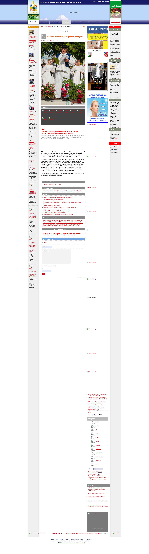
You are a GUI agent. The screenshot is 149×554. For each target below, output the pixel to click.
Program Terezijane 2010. (93, 475)
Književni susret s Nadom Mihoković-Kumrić (97, 477)
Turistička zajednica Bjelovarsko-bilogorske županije (74, 549)
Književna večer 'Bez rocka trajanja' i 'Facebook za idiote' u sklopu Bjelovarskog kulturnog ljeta (62, 190)
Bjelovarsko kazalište (63, 225)
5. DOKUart (76, 225)
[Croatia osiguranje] (97, 48)
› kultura (50, 26)
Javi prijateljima (115, 140)
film (96, 429)
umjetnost (98, 437)
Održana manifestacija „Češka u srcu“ (52, 205)
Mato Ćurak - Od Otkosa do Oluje (76, 223)
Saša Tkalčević (77, 220)
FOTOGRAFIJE (98, 22)
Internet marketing (72, 542)
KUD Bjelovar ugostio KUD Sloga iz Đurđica (52, 184)
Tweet (43, 129)
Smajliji (45, 242)
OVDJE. (118, 58)
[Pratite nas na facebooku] (33, 21)
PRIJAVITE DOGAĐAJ (115, 22)
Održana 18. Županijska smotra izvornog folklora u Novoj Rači (57, 209)
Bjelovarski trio (71, 225)
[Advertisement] (55, 145)
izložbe (97, 441)
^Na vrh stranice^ (81, 278)
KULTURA (67, 539)
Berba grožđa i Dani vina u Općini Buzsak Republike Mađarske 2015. (58, 197)
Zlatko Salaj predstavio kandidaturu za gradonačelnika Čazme (32, 192)
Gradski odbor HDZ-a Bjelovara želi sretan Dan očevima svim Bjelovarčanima (32, 274)
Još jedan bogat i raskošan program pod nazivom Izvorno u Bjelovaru (58, 214)
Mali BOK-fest (55, 224)
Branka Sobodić (50, 40)
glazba (97, 433)
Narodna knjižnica (100, 456)
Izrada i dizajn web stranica (62, 542)
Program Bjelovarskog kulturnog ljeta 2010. (97, 479)
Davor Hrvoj (48, 225)
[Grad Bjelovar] (117, 533)
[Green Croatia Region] (74, 533)
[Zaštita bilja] (115, 17)
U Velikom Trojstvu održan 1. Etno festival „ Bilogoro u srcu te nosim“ (58, 200)
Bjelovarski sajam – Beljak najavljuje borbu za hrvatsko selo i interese (33, 216)
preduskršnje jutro (48, 221)
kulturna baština (99, 453)
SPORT (74, 22)
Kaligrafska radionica (76, 224)
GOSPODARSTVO (55, 22)
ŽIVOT (89, 22)
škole (96, 464)
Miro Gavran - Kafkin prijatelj (51, 223)
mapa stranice (105, 1)
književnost (98, 449)
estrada (97, 422)
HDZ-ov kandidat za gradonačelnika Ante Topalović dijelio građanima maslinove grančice (32, 144)
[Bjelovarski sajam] (63, 533)
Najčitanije (90, 469)
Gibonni (44, 225)
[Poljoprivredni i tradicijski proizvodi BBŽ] (90, 533)
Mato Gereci (45, 224)
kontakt (100, 1)
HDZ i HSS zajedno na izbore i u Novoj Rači (33, 167)
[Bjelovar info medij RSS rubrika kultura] (84, 27)
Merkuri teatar (66, 223)
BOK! (57, 225)
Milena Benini (60, 223)
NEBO (60, 221)
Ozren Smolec (55, 221)
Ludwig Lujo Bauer (62, 224)
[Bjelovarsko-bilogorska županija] (37, 533)
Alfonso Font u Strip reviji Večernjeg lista (96, 493)
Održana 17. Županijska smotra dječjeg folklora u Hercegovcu (56, 210)
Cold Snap (53, 225)
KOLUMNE (82, 22)
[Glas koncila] (103, 533)
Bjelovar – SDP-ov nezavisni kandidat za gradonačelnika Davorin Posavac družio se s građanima (33, 115)
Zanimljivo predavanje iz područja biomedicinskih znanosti (95, 472)
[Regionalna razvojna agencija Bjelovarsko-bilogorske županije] (55, 533)
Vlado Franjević (52, 220)
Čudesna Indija (46, 220)
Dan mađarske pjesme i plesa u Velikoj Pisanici (53, 199)
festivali (97, 425)
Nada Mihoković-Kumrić (67, 221)
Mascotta (50, 224)
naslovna (95, 1)
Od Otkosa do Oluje (92, 474)
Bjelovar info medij (45, 26)
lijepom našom (69, 224)
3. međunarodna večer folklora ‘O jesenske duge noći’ (55, 212)
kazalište (98, 445)
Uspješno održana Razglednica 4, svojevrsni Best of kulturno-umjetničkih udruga (60, 207)
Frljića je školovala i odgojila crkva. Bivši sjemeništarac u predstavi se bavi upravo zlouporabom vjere (96, 489)
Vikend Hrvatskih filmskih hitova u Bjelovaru (65, 220)
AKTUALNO (45, 22)
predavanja (98, 460)
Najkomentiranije (98, 469)
